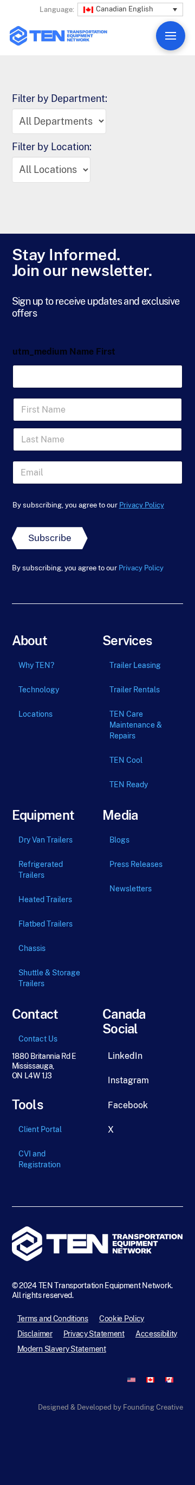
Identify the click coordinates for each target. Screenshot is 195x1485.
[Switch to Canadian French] (169, 1379)
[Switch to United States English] (131, 1379)
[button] (130, 8)
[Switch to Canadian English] (150, 1379)
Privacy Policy (141, 505)
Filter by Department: (59, 98)
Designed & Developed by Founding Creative (110, 1407)
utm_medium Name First (63, 351)
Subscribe (50, 537)
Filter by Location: (52, 146)
